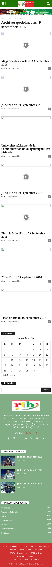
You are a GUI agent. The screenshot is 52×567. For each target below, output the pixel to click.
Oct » (12, 375)
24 (40, 365)
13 (12, 360)
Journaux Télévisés (9, 512)
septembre (19, 18)
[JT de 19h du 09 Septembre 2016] (26, 177)
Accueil (4, 18)
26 (5, 370)
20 (12, 365)
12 (5, 360)
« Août (4, 375)
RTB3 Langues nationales (26, 556)
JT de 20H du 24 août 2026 (29, 457)
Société (4, 525)
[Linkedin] (20, 438)
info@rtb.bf (30, 433)
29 (27, 370)
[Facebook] (9, 438)
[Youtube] (43, 438)
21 (20, 365)
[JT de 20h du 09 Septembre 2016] (26, 89)
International (44, 546)
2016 (10, 18)
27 (12, 370)
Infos (3, 516)
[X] (32, 438)
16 (33, 360)
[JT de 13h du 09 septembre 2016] (26, 261)
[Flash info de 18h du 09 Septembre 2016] (26, 217)
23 (33, 365)
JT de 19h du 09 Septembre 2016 (21, 193)
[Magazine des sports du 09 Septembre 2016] (26, 45)
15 (27, 360)
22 (27, 365)
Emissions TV (6, 520)
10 (40, 354)
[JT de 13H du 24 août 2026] (8, 487)
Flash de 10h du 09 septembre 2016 (23, 318)
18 (47, 360)
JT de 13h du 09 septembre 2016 (21, 277)
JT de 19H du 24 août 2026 (29, 470)
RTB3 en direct (36, 553)
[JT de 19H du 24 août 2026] (8, 474)
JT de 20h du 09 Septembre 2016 (21, 105)
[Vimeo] (37, 438)
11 (47, 354)
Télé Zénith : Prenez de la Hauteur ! (26, 560)
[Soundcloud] (26, 438)
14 (20, 360)
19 (5, 365)
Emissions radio (8, 529)
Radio (29, 550)
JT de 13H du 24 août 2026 (29, 484)
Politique (5, 533)
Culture (13, 550)
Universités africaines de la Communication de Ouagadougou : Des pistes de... (25, 149)
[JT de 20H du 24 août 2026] (8, 461)
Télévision (5, 508)
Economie (23, 546)
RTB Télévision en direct (19, 553)
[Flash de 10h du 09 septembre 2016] (26, 302)
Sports (21, 550)
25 (47, 365)
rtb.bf (3, 68)
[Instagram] (15, 438)
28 (20, 370)
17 (40, 360)
